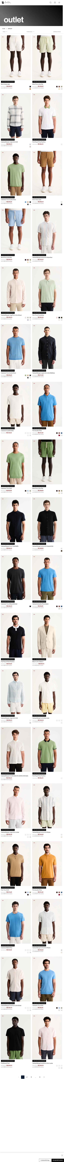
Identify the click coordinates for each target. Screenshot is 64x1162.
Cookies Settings (44, 1160)
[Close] (62, 1155)
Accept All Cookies (58, 1160)
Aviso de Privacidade (26, 1157)
